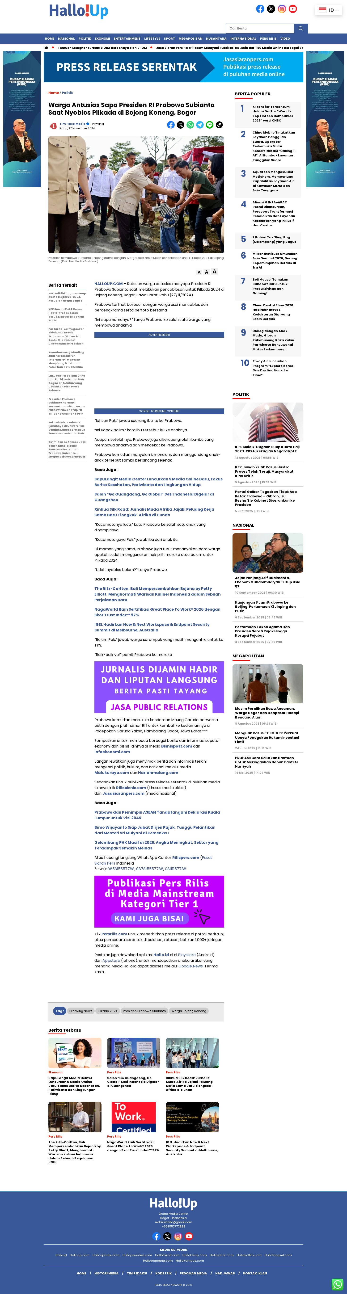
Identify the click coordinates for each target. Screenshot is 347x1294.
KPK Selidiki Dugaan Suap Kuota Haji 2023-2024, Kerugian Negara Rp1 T (267, 449)
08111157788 (175, 869)
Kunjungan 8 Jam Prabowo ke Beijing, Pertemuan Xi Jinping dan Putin (265, 606)
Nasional (66, 38)
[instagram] (283, 12)
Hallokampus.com (190, 1260)
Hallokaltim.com (249, 1255)
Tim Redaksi (137, 1273)
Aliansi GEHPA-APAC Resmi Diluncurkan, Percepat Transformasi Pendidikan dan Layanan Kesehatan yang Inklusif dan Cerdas (274, 214)
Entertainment (127, 38)
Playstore (187, 955)
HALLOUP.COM (108, 283)
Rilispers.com (185, 857)
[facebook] (261, 12)
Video (285, 38)
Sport (169, 38)
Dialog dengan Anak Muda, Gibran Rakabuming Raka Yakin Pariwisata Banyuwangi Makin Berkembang (273, 340)
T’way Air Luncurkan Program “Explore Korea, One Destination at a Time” (273, 368)
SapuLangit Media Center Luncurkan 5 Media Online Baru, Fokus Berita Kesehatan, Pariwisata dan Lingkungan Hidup (158, 481)
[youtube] (294, 12)
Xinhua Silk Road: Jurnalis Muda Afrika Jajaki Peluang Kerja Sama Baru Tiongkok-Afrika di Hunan (154, 512)
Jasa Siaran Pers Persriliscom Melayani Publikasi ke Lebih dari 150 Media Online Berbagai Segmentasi (211, 48)
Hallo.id (161, 955)
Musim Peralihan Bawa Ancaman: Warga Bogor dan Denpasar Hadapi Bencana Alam (267, 712)
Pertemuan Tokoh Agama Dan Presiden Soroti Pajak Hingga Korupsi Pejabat (262, 631)
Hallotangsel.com (278, 1255)
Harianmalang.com (158, 772)
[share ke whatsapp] (191, 127)
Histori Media (106, 1273)
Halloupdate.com (106, 1255)
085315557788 (121, 869)
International (243, 38)
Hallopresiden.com (137, 1255)
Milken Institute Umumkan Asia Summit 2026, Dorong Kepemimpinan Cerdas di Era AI (275, 261)
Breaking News (80, 1011)
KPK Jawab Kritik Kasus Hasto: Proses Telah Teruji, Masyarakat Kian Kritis (264, 471)
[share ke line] (211, 127)
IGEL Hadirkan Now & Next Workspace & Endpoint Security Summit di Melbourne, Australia (152, 627)
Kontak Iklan (255, 1273)
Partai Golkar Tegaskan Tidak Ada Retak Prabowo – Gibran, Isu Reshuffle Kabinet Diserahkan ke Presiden (266, 498)
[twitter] (272, 12)
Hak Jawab (225, 1273)
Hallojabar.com (222, 1255)
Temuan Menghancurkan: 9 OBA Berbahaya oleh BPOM (75, 48)
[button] (199, 272)
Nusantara (216, 38)
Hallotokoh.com (167, 1255)
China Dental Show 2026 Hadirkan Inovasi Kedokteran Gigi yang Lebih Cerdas (273, 312)
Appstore (111, 960)
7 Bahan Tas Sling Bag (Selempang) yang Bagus (274, 239)
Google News (190, 966)
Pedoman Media (193, 1273)
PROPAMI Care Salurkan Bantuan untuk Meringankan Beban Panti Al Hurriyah (266, 762)
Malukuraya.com (111, 772)
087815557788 (149, 869)
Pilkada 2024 (108, 1011)
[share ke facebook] (172, 127)
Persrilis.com (114, 934)
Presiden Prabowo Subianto (144, 1011)
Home (49, 38)
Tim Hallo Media (72, 124)
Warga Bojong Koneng (188, 1011)
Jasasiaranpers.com (123, 793)
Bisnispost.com (176, 746)
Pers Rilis (268, 38)
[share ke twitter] (181, 127)
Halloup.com (79, 1255)
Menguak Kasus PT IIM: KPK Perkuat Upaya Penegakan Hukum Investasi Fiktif (267, 737)
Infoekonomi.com (112, 752)
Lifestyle (152, 38)
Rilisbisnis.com (131, 787)
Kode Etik (163, 1273)
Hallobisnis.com (194, 1255)
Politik (85, 38)
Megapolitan (190, 38)
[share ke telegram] (201, 127)
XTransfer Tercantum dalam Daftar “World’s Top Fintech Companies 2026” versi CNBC (273, 114)
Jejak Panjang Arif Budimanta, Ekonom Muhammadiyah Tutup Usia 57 (267, 582)
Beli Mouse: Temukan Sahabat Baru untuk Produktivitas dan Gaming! (270, 286)
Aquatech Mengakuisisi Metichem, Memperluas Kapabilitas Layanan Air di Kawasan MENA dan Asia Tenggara (273, 181)
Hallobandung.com (158, 1260)
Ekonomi (102, 38)
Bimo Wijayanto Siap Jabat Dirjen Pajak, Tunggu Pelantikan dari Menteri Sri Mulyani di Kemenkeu (155, 830)
